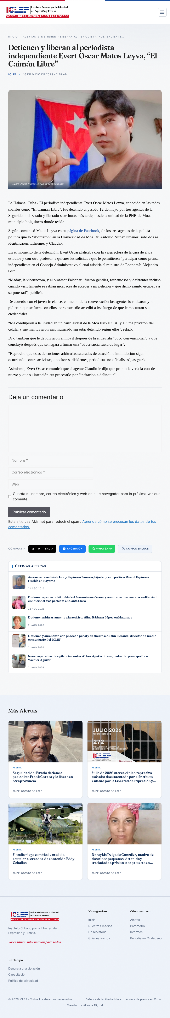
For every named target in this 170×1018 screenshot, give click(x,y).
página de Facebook (83, 230)
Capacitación (17, 974)
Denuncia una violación (24, 968)
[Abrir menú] (162, 12)
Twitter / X (44, 548)
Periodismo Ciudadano (146, 938)
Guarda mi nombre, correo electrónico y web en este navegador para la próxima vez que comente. (86, 496)
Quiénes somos (99, 938)
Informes (136, 932)
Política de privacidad (23, 980)
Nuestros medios (100, 926)
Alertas (29, 36)
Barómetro (137, 926)
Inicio (13, 36)
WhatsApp (104, 548)
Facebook (74, 548)
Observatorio (97, 932)
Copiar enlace (137, 548)
